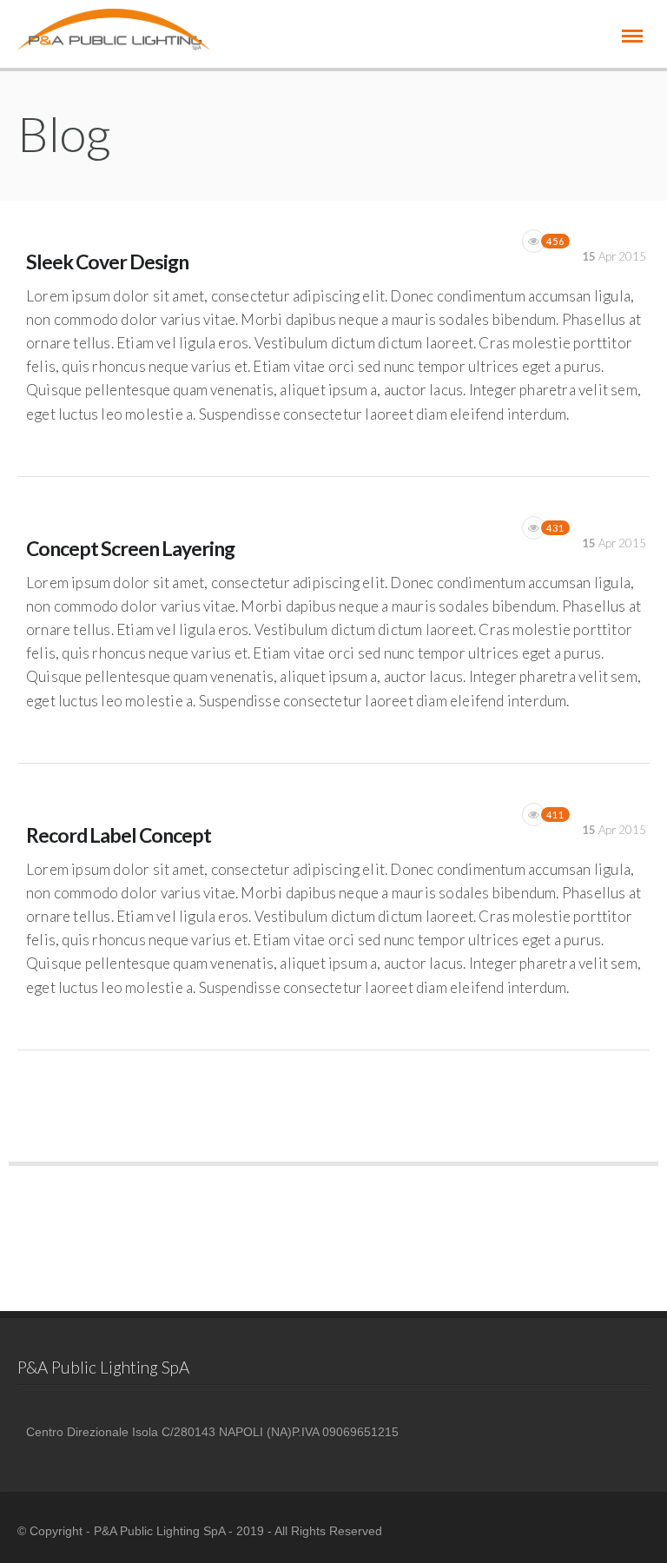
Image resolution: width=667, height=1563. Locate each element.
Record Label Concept (118, 835)
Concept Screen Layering (130, 548)
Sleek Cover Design (107, 261)
